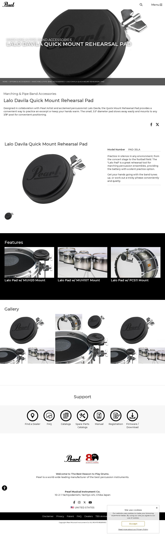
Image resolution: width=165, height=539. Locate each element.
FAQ (49, 424)
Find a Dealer (32, 424)
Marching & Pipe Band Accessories (48, 82)
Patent (70, 516)
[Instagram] (79, 502)
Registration (116, 424)
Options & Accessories (20, 82)
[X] (84, 502)
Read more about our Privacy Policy (133, 529)
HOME (5, 82)
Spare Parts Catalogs (82, 426)
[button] (29, 262)
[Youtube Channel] (90, 502)
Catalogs (66, 424)
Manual (99, 424)
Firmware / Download (132, 426)
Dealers (88, 516)
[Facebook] (74, 502)
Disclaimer (47, 516)
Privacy (60, 516)
